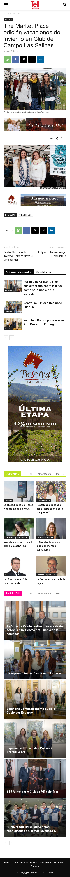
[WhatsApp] (7, 59)
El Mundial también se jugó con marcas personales (49, 546)
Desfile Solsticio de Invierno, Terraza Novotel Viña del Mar (18, 256)
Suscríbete (45, 862)
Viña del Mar (25, 214)
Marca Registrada (45, 537)
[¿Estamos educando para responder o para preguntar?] (51, 491)
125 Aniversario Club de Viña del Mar (33, 791)
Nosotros (58, 862)
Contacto (35, 866)
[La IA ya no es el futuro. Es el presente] (19, 566)
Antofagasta (44, 474)
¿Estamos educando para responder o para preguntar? (49, 508)
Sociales (16, 13)
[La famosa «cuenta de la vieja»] (51, 566)
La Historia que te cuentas (16, 537)
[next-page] (11, 337)
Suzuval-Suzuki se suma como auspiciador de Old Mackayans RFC (31, 829)
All (31, 474)
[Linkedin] (40, 59)
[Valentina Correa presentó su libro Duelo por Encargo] (13, 324)
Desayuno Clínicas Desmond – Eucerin (34, 673)
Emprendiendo (44, 500)
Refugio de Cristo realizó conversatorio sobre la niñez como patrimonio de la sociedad (35, 630)
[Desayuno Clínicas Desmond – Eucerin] (13, 307)
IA (5, 574)
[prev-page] (6, 337)
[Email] (32, 59)
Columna (8, 500)
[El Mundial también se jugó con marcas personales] (51, 528)
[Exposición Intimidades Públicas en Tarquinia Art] (35, 738)
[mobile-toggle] (6, 5)
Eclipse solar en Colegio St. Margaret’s (52, 254)
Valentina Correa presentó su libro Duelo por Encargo (31, 710)
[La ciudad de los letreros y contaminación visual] (19, 491)
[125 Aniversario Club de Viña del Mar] (35, 778)
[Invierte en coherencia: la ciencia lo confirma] (19, 528)
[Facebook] (15, 59)
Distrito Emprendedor (47, 574)
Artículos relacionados (19, 272)
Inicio (6, 13)
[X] (23, 59)
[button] (65, 5)
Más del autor (44, 272)
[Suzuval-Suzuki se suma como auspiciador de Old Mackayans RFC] (35, 817)
